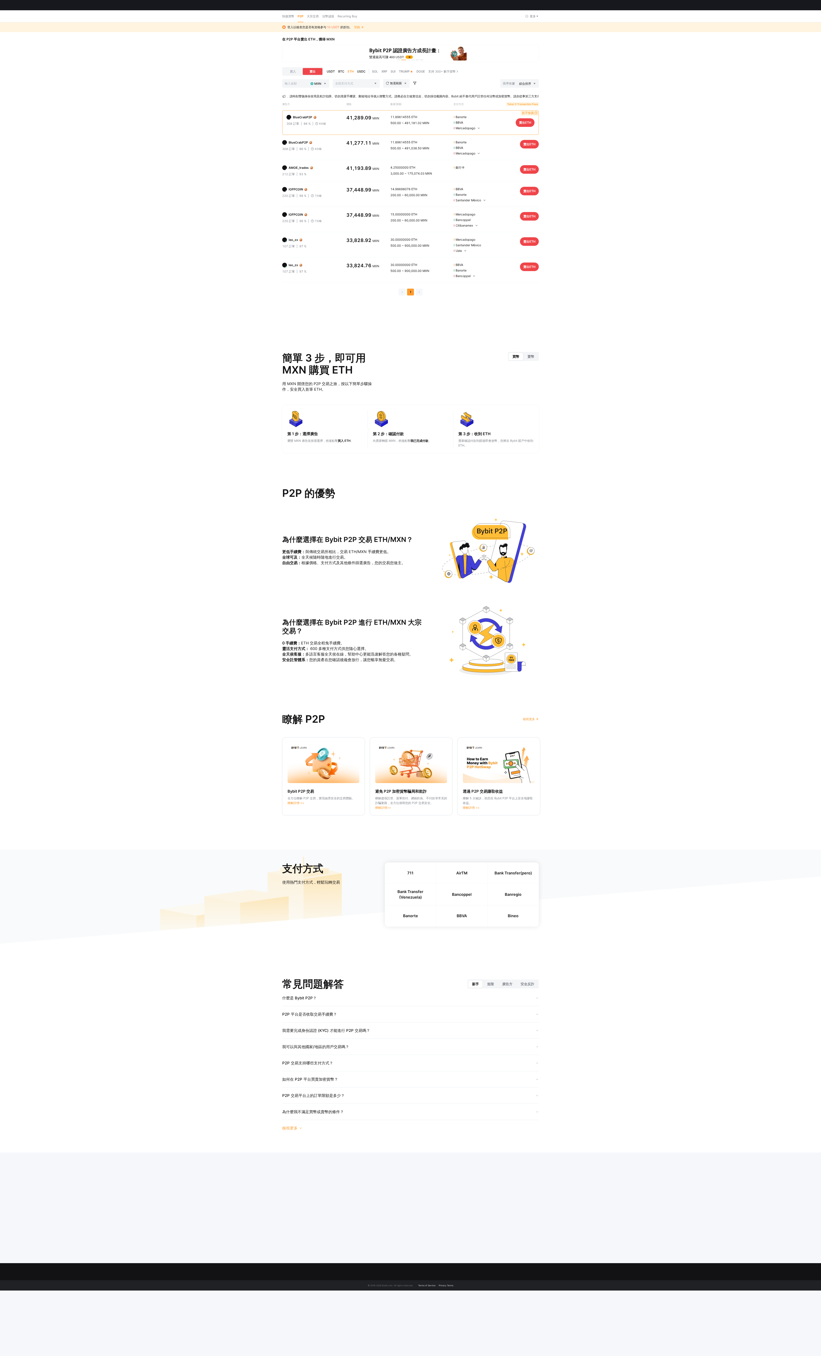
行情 (45, 5)
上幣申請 (413, 1323)
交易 (504, 1282)
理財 (504, 1299)
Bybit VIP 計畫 (417, 1299)
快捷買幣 (288, 16)
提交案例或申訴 (467, 1290)
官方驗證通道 (466, 1347)
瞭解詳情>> (383, 807)
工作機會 (366, 1331)
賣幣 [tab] (530, 356)
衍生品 (505, 1290)
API (459, 1339)
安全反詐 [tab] (527, 984)
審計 (410, 1347)
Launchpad (509, 1307)
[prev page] (402, 291)
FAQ (459, 1282)
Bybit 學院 (464, 1323)
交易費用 (463, 1331)
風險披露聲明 (369, 1315)
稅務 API (413, 1339)
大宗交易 (313, 16)
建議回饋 (463, 1315)
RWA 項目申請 (417, 1331)
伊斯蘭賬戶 (367, 1339)
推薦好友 (413, 1307)
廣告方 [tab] (507, 984)
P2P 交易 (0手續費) (420, 1290)
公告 (363, 1307)
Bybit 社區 (367, 1299)
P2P (300, 16)
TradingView (509, 1323)
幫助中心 (463, 1299)
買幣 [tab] (515, 356)
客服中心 (463, 1307)
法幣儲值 (328, 16)
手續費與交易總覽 (372, 1347)
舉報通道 (366, 1323)
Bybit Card (508, 1315)
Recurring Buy (347, 16)
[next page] (419, 291)
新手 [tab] (475, 984)
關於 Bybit (367, 1282)
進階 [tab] (490, 984)
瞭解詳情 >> (296, 802)
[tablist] (523, 356)
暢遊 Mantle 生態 (371, 1290)
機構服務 (413, 1315)
